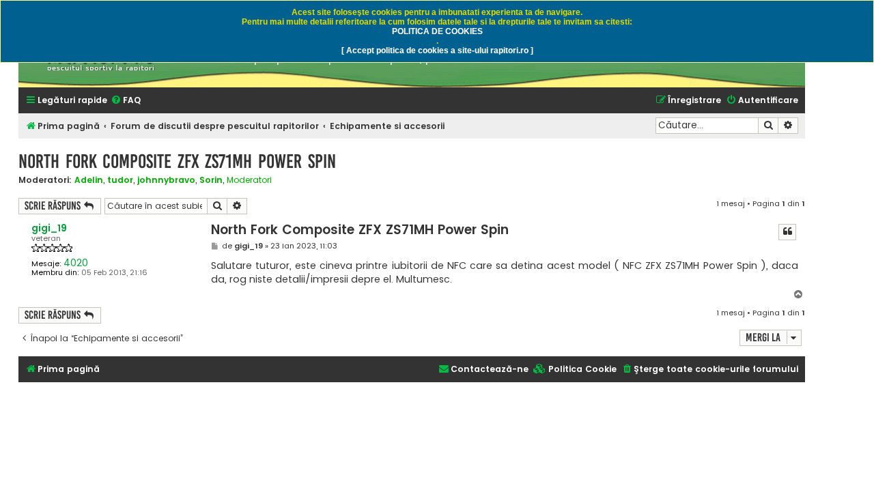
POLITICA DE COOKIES (437, 31)
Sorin (211, 180)
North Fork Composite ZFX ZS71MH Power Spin (177, 161)
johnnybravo (166, 180)
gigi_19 (49, 228)
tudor (120, 180)
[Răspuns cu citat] (787, 232)
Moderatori (249, 180)
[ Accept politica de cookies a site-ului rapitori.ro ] (437, 50)
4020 (76, 263)
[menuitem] (126, 100)
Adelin (88, 180)
